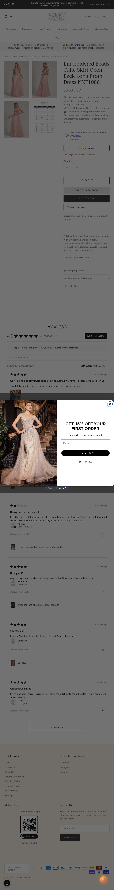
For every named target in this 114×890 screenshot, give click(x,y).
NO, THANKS (85, 462)
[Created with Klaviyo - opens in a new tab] (57, 488)
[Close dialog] (110, 404)
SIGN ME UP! (85, 453)
